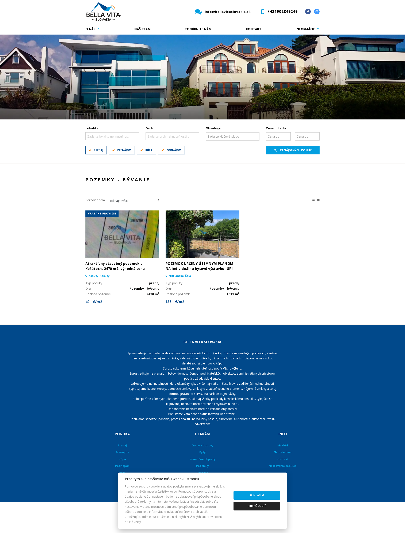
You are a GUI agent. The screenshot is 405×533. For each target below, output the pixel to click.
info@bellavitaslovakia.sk (228, 11)
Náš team (142, 29)
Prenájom (124, 150)
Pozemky (202, 466)
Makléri (282, 445)
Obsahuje (213, 128)
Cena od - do (276, 128)
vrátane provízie (102, 213)
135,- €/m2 (175, 301)
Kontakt (254, 29)
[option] (202, 77)
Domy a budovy (202, 445)
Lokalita (91, 128)
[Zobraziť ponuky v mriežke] (318, 199)
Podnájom (173, 150)
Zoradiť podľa (95, 200)
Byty (202, 452)
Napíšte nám (283, 452)
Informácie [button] (305, 29)
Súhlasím (257, 495)
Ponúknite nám (198, 29)
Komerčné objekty (202, 459)
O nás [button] (90, 29)
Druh (149, 128)
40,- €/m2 (93, 301)
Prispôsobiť (257, 506)
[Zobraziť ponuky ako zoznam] (313, 199)
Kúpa (148, 150)
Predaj (98, 150)
